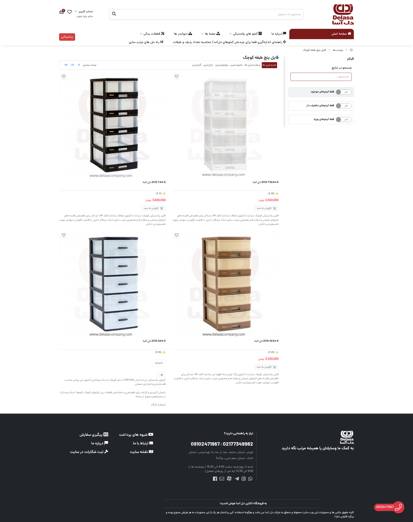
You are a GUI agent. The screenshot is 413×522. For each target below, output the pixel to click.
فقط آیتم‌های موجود (322, 92)
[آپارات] (229, 479)
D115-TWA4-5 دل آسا (266, 182)
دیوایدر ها (181, 34)
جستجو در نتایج (342, 68)
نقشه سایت (139, 452)
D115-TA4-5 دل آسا (154, 182)
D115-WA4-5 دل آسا (266, 341)
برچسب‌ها (338, 50)
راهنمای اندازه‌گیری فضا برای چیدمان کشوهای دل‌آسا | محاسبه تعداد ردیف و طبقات (228, 42)
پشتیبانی (67, 37)
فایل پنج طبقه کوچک (314, 50)
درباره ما (277, 34)
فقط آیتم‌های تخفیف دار (320, 105)
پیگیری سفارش (91, 435)
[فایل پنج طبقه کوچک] (316, 437)
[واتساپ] (250, 479)
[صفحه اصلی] (351, 50)
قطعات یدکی (152, 34)
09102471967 (205, 445)
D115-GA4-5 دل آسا (154, 341)
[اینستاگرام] (244, 479)
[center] (114, 14)
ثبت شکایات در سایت (87, 452)
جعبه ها (210, 34)
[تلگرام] (237, 479)
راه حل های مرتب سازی (144, 42)
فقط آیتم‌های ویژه (324, 119)
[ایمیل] (222, 479)
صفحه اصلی (339, 34)
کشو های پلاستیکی (246, 34)
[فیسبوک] (215, 479)
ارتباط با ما (141, 444)
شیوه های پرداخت (133, 435)
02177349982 (238, 445)
